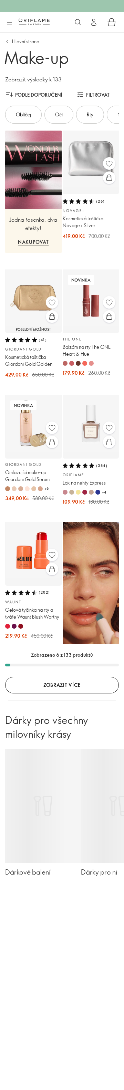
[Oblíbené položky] (109, 163)
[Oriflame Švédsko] (34, 22)
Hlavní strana (25, 41)
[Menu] (9, 22)
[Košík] (111, 22)
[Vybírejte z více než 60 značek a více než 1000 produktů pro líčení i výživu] (78, 22)
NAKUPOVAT (33, 242)
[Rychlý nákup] (109, 177)
